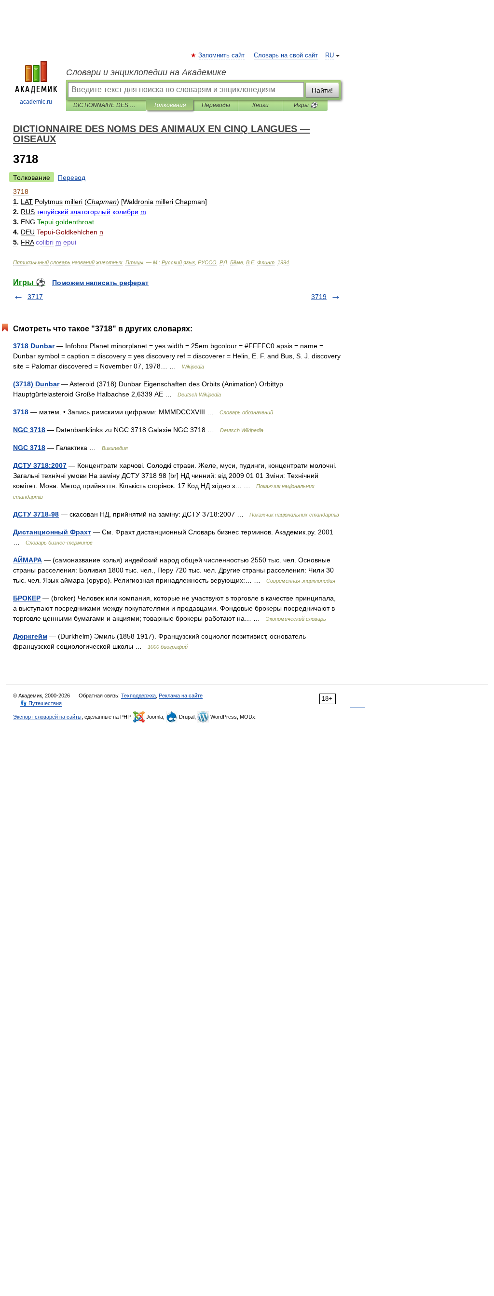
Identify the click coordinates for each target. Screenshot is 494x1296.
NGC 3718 (29, 430)
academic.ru (36, 101)
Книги (260, 105)
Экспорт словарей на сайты (47, 717)
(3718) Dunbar (36, 384)
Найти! (322, 90)
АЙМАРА (27, 560)
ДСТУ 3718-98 (36, 514)
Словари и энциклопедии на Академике (146, 72)
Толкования (169, 105)
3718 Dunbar (34, 346)
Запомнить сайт (222, 55)
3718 (20, 412)
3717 (35, 296)
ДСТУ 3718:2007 (40, 465)
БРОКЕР (27, 598)
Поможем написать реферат (100, 282)
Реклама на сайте (181, 695)
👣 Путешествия (41, 703)
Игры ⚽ (305, 105)
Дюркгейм (30, 636)
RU (329, 55)
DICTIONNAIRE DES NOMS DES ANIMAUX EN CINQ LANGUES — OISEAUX (105, 105)
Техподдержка (138, 695)
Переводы (216, 105)
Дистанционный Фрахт (52, 532)
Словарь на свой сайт (286, 55)
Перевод (71, 177)
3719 (319, 296)
